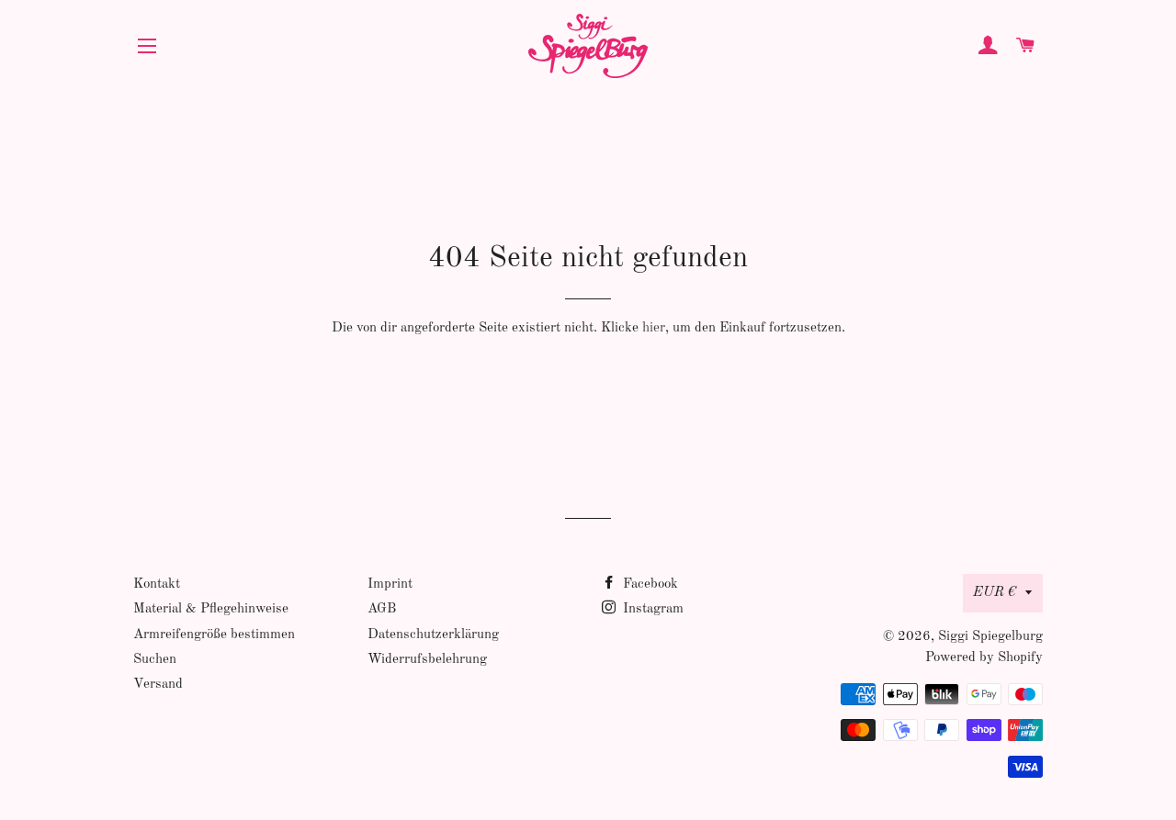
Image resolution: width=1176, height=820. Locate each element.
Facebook (648, 584)
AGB (382, 609)
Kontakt (156, 584)
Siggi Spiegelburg (990, 637)
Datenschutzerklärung (433, 635)
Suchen (154, 660)
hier (653, 328)
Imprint (390, 584)
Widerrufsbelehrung (427, 660)
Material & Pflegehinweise (210, 609)
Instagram (651, 609)
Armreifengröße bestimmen (214, 635)
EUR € (994, 593)
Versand (158, 684)
